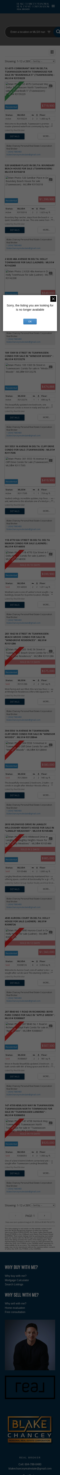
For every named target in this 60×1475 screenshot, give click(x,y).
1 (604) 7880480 (14, 151)
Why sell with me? (15, 1303)
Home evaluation (15, 1307)
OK (30, 321)
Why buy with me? (15, 1275)
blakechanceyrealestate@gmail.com (23, 154)
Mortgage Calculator (17, 1280)
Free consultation (15, 1312)
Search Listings (14, 1284)
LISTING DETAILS (14, 136)
